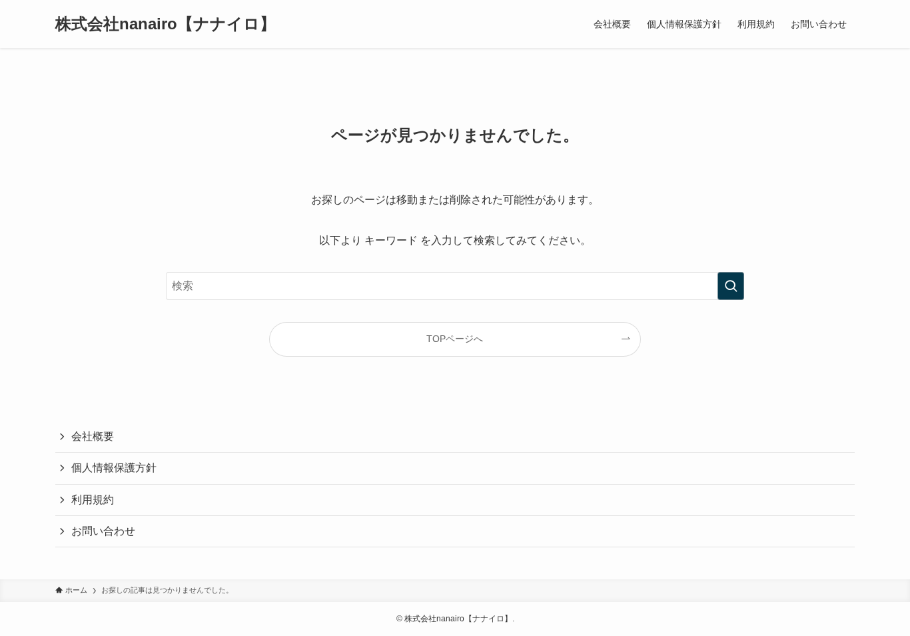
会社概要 (92, 436)
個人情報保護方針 (114, 467)
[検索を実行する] (730, 286)
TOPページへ (454, 338)
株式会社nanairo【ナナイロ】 (165, 24)
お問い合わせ (103, 531)
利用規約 (92, 499)
